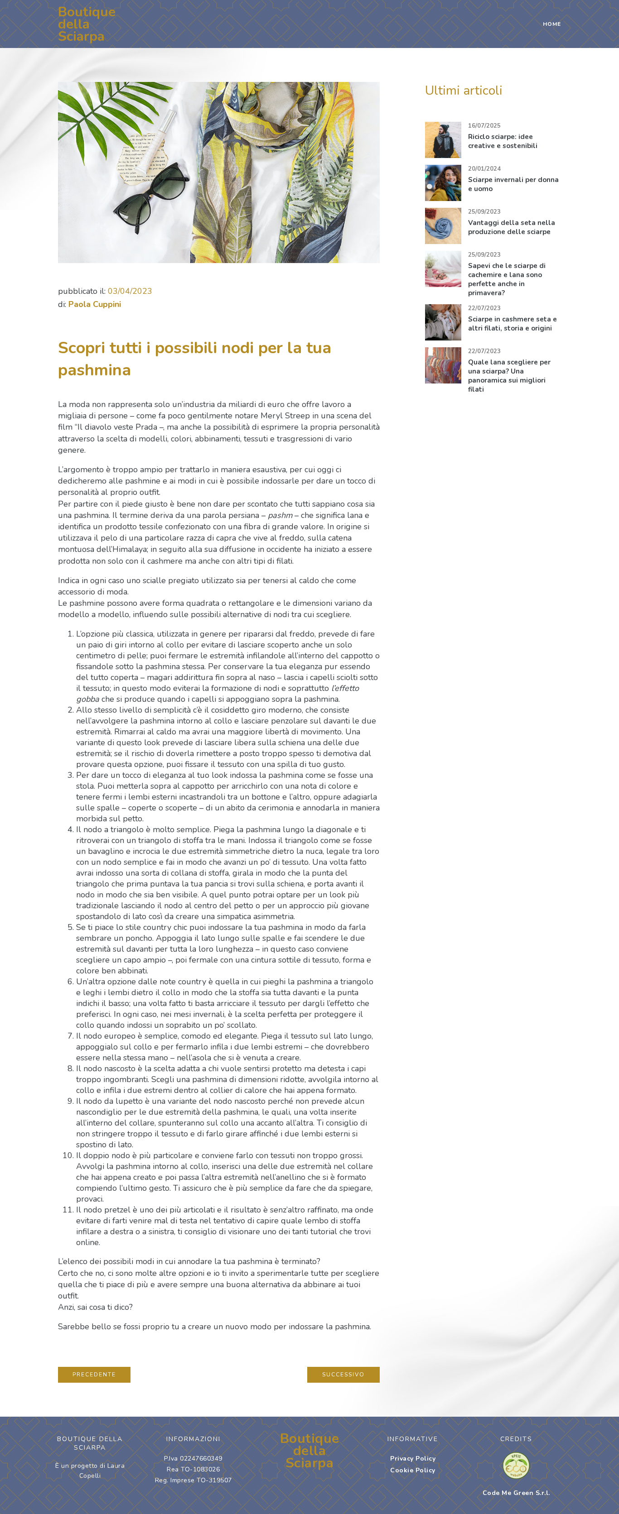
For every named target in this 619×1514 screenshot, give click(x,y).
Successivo (343, 1374)
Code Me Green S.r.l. (516, 1493)
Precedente (94, 1374)
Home (552, 24)
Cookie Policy (412, 1470)
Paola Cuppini (94, 304)
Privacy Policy (412, 1458)
